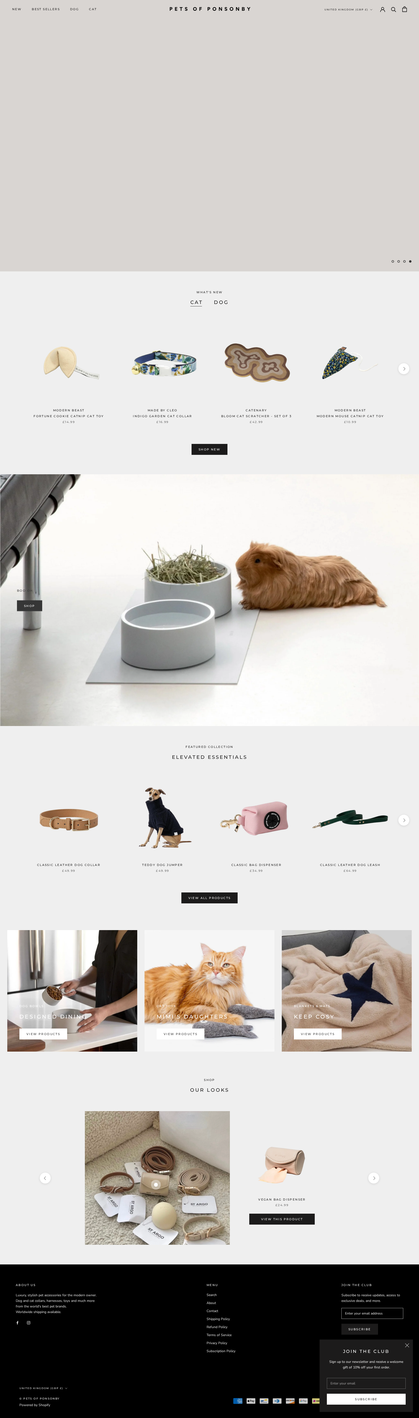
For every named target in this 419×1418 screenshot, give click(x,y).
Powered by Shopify (34, 1405)
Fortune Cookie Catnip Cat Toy (68, 416)
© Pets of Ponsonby (39, 1398)
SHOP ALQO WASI (41, 249)
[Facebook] (17, 1322)
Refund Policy (217, 1327)
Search (212, 1295)
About (211, 1303)
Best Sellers (46, 9)
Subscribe (366, 1399)
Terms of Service (219, 1335)
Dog (74, 9)
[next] (403, 368)
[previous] (15, 368)
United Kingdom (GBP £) (346, 9)
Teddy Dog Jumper (162, 865)
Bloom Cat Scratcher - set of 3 (256, 416)
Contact (212, 1311)
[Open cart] (404, 9)
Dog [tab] (221, 302)
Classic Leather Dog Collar (68, 865)
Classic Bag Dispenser (256, 865)
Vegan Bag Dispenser (282, 1199)
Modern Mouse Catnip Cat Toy (350, 416)
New (17, 9)
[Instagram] (28, 1322)
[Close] (407, 1345)
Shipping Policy (218, 1319)
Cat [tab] (196, 302)
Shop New (209, 449)
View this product (282, 1219)
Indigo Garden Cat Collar (162, 416)
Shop (29, 605)
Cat (93, 9)
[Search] (393, 9)
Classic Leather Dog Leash (350, 865)
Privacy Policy (217, 1343)
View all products (209, 898)
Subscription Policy (221, 1351)
